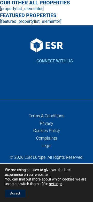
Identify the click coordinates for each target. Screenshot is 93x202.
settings (55, 184)
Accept (15, 193)
